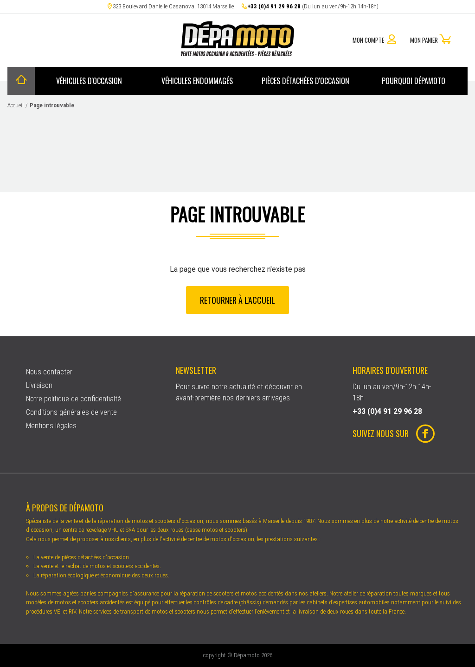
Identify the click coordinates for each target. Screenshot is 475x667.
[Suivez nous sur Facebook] (422, 435)
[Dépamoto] (237, 53)
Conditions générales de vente (71, 412)
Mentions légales (51, 425)
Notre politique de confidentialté (73, 398)
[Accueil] (21, 80)
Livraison (39, 385)
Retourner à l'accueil (237, 300)
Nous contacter (49, 371)
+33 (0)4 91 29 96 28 (274, 6)
